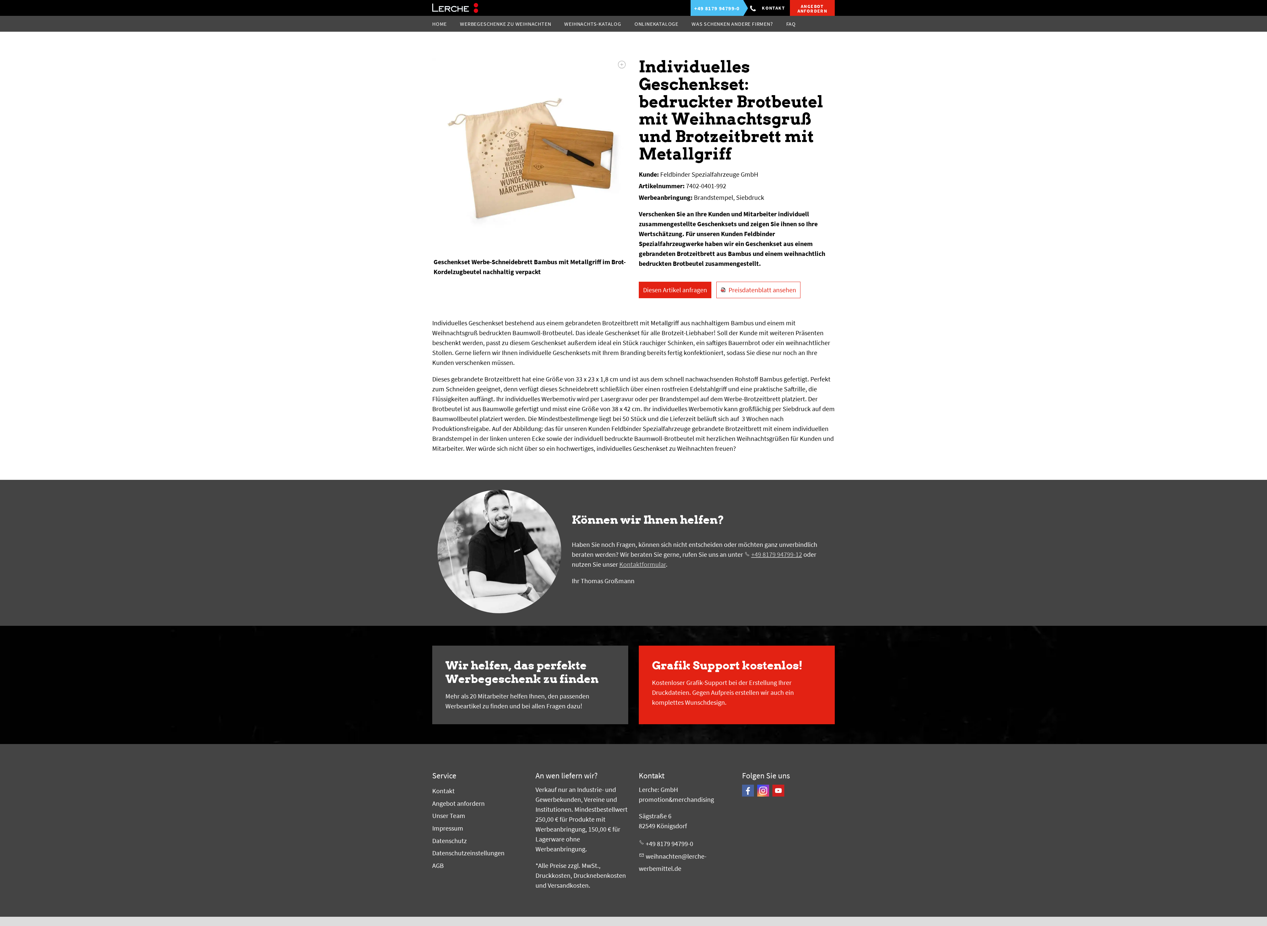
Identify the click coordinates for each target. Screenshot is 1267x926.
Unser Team (448, 815)
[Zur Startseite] (455, 8)
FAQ (791, 23)
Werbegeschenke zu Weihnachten (505, 23)
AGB (438, 865)
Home (439, 23)
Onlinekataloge (656, 23)
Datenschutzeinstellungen (468, 853)
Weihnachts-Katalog (592, 23)
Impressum (447, 828)
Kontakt (773, 8)
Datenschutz (449, 841)
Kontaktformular (642, 564)
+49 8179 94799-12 (776, 554)
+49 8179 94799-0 (669, 843)
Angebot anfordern (458, 803)
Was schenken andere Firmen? (732, 23)
